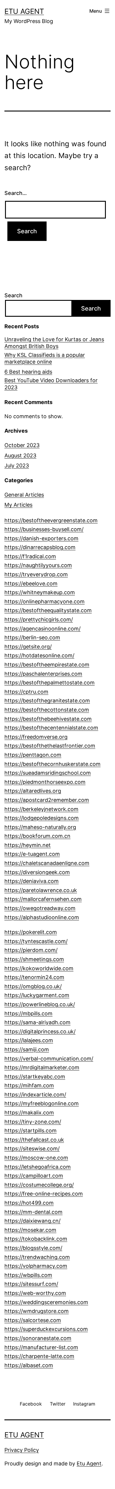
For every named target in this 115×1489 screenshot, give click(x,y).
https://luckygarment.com (36, 995)
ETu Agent (24, 11)
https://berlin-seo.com (32, 637)
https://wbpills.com (28, 1275)
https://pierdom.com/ (31, 950)
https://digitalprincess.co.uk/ (39, 1031)
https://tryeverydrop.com (36, 574)
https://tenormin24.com (34, 977)
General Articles (24, 495)
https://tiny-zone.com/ (32, 1122)
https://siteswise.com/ (32, 1148)
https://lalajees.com (28, 1040)
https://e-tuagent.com (32, 854)
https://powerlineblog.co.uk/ (39, 1004)
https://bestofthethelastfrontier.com (49, 746)
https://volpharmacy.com (35, 1266)
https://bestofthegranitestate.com (47, 700)
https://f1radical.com (30, 556)
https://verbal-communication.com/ (48, 1058)
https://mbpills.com (28, 1013)
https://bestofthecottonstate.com (46, 710)
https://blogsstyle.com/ (33, 1248)
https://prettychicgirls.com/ (38, 619)
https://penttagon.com (32, 755)
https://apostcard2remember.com (46, 800)
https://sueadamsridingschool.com (47, 773)
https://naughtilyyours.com (38, 565)
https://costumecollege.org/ (39, 1185)
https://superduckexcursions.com (46, 1329)
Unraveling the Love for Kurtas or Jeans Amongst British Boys (54, 342)
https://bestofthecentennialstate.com (51, 728)
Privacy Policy (21, 1450)
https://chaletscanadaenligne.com (46, 863)
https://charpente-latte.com (39, 1356)
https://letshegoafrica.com (37, 1167)
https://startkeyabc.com (34, 1076)
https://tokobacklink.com (35, 1239)
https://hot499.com (29, 1203)
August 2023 (20, 455)
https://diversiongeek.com (37, 872)
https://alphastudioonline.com (41, 917)
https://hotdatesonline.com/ (39, 655)
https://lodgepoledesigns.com (41, 818)
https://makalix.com (29, 1112)
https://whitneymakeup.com (39, 592)
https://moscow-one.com (36, 1158)
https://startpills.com (30, 1130)
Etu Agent (89, 1463)
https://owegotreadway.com (39, 908)
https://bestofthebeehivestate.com (48, 719)
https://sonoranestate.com (37, 1338)
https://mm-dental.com (33, 1212)
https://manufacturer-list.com (41, 1347)
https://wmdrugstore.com (36, 1311)
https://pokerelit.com (30, 932)
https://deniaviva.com (31, 881)
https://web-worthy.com (35, 1293)
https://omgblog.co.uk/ (33, 986)
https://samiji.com (26, 1049)
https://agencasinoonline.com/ (42, 629)
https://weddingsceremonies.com (46, 1302)
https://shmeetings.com (34, 959)
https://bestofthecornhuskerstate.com (52, 764)
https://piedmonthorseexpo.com (45, 782)
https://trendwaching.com (37, 1257)
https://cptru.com (26, 692)
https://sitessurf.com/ (31, 1284)
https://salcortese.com (32, 1320)
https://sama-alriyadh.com (37, 1022)
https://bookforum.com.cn (37, 836)
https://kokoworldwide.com (38, 968)
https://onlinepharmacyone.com (44, 601)
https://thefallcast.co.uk (34, 1140)
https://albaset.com (28, 1365)
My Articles (18, 505)
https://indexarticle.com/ (35, 1094)
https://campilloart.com (33, 1176)
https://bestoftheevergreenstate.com (51, 520)
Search (13, 295)
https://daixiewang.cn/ (32, 1221)
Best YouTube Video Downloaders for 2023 (51, 383)
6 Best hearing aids (28, 372)
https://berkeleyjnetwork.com (41, 809)
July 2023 (16, 465)
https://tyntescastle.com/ (36, 941)
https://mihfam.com (29, 1085)
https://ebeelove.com (31, 583)
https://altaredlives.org (32, 791)
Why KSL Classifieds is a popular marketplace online (44, 358)
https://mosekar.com (30, 1230)
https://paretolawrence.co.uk (40, 890)
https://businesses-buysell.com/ (43, 529)
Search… (15, 193)
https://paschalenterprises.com (43, 674)
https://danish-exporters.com (41, 538)
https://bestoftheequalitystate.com (48, 610)
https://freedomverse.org (36, 737)
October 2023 (22, 445)
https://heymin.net (27, 845)
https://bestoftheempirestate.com (46, 664)
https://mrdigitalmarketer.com (41, 1067)
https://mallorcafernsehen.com (43, 899)
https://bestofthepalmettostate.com (49, 682)
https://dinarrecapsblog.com (39, 547)
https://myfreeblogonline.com (41, 1103)
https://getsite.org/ (28, 646)
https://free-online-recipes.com (43, 1194)
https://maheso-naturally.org (40, 827)
